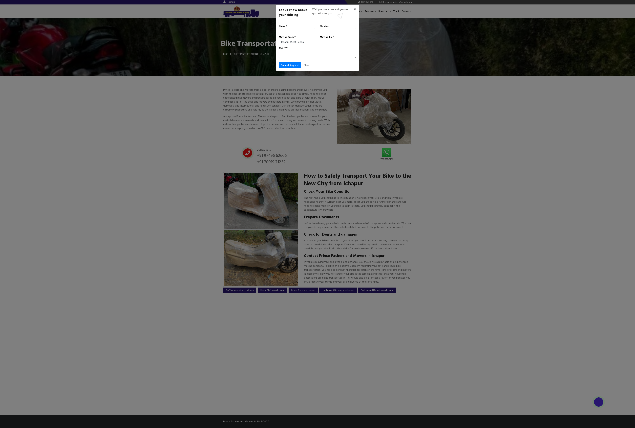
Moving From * (287, 37)
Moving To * (327, 37)
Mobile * (325, 26)
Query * (283, 48)
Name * (283, 26)
